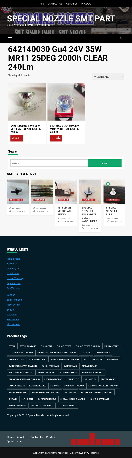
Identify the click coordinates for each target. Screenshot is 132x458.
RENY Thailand (108, 379)
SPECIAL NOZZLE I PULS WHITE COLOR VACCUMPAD (89, 214)
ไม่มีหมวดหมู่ (39, 200)
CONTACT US (54, 3)
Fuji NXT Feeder (64, 346)
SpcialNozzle (14, 441)
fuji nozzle (46, 346)
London (11, 294)
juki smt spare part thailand (23, 366)
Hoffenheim (13, 324)
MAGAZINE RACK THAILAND (21, 372)
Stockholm (13, 319)
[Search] (122, 38)
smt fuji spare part (18, 392)
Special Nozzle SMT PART (61, 19)
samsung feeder (17, 386)
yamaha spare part (66, 405)
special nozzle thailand (73, 399)
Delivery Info (14, 268)
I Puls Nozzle (16, 200)
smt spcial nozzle (47, 399)
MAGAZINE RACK (89, 366)
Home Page (13, 258)
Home (41, 3)
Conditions (13, 273)
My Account (14, 283)
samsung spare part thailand (103, 386)
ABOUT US (72, 3)
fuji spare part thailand (21, 353)
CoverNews (76, 452)
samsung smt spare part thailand (67, 386)
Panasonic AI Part (47, 372)
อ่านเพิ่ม (16, 138)
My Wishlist (13, 288)
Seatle (10, 309)
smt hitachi (70, 392)
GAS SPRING (86, 353)
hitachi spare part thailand (65, 359)
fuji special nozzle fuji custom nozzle (57, 353)
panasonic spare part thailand (24, 379)
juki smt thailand (50, 366)
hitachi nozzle (16, 359)
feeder (12, 346)
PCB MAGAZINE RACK (53, 379)
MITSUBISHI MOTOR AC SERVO (64, 211)
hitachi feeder (103, 353)
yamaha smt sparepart (42, 405)
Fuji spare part (111, 346)
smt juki (13, 399)
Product (50, 437)
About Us (12, 263)
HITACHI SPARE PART (38, 359)
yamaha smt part (17, 405)
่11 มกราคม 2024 (67, 222)
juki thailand (70, 366)
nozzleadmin (17, 208)
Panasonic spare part (92, 372)
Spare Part (63, 200)
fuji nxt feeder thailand (88, 346)
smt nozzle (27, 399)
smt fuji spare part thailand (46, 392)
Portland (12, 314)
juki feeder (97, 359)
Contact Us (37, 437)
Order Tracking (15, 278)
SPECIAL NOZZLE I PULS (111, 211)
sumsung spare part (99, 399)
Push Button (90, 379)
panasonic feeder (69, 372)
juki (85, 359)
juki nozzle (112, 359)
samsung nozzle (37, 386)
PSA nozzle (73, 379)
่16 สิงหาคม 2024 (18, 211)
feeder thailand (28, 346)
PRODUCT (87, 3)
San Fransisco (14, 299)
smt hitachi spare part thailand (97, 392)
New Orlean (13, 304)
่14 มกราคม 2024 (42, 211)
